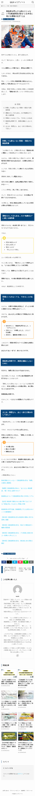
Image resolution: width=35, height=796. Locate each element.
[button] (3, 562)
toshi (17, 596)
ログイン (20, 773)
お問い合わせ (6, 790)
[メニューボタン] (2, 2)
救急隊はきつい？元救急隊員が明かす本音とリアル (17, 496)
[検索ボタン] (33, 2)
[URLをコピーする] (31, 562)
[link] (17, 655)
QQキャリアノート (17, 2)
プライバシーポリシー (15, 790)
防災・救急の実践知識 (9, 19)
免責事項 (23, 790)
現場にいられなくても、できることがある (19, 118)
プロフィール (29, 790)
